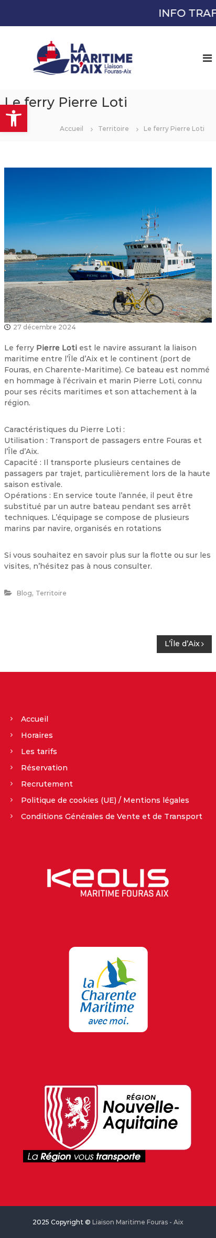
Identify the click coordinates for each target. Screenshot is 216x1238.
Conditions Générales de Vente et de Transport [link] (111, 816)
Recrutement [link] (47, 784)
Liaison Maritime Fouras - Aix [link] (137, 1222)
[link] (13, 118)
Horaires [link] (37, 735)
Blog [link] (24, 593)
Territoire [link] (113, 128)
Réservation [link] (44, 767)
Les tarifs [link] (39, 751)
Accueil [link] (34, 719)
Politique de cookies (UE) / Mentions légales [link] (105, 800)
